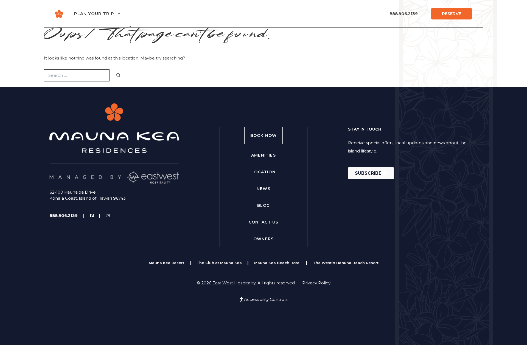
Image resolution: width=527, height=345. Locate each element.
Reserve (451, 13)
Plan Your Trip (94, 13)
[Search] (118, 75)
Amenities (263, 155)
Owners (263, 238)
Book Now (263, 135)
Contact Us (264, 222)
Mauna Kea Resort (166, 263)
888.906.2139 (403, 13)
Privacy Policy (316, 282)
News (263, 188)
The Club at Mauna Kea (219, 263)
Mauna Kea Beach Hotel (277, 263)
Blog (263, 205)
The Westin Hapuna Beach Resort (346, 263)
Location (263, 171)
